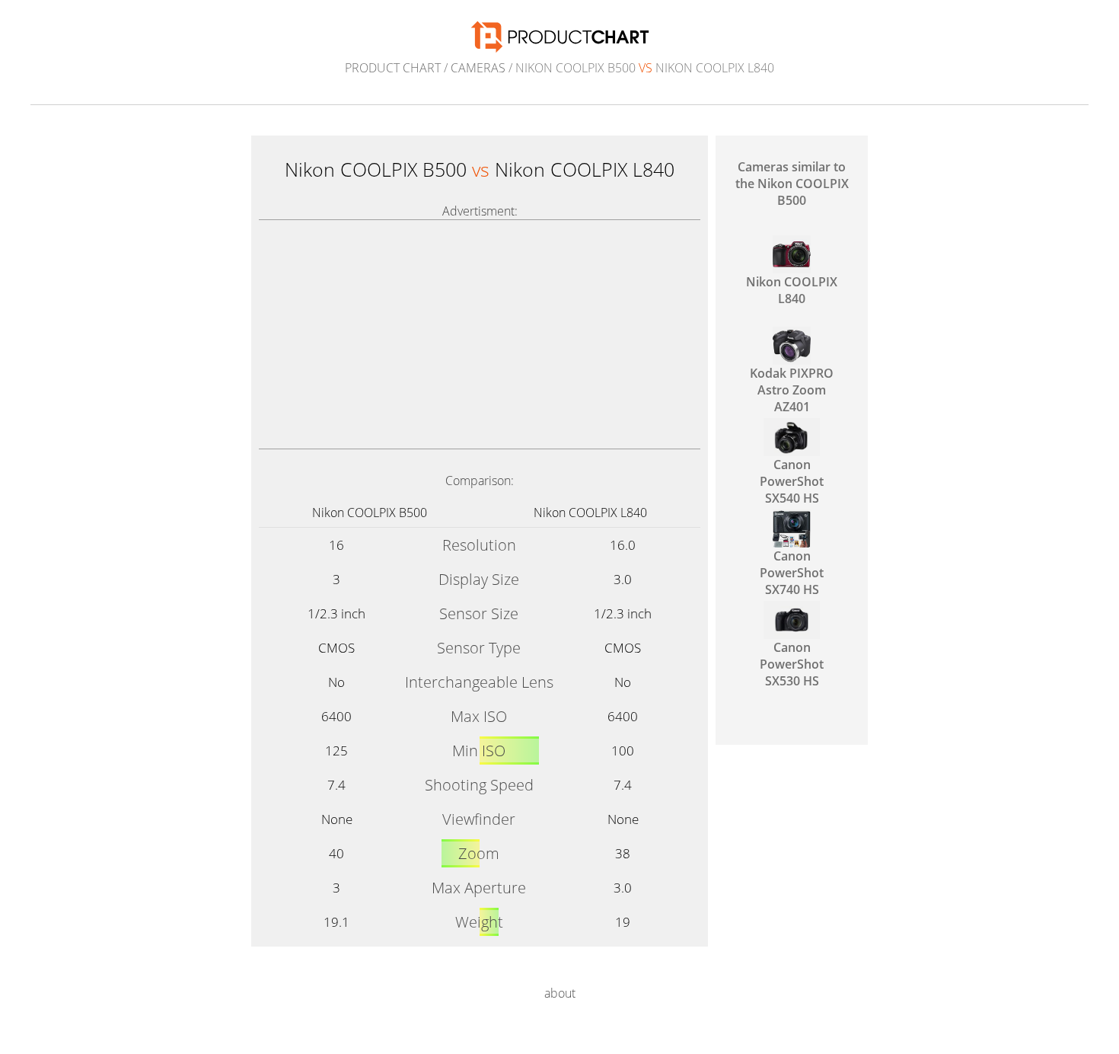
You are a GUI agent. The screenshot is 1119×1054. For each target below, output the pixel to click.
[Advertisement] (479, 334)
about (559, 993)
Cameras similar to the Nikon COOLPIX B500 (792, 183)
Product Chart (393, 67)
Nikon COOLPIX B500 (369, 512)
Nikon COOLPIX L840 (590, 512)
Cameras (478, 67)
